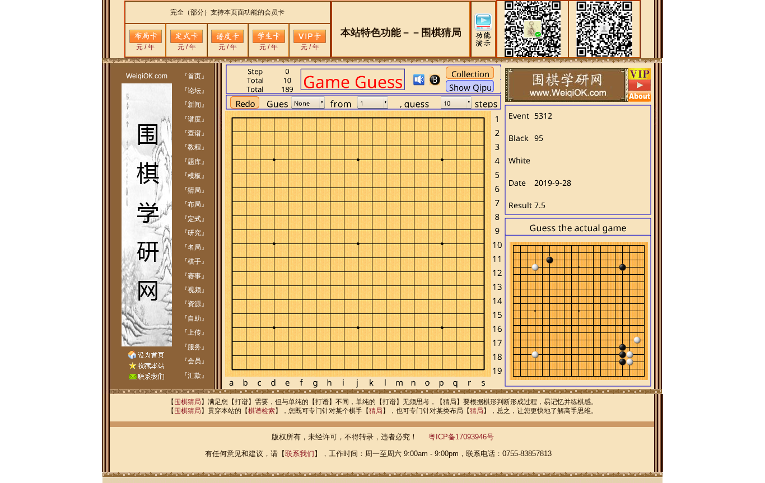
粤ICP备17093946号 (461, 437)
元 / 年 (145, 47)
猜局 (375, 411)
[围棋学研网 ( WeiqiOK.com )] (146, 367)
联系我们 (299, 453)
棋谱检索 (261, 411)
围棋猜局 (187, 402)
